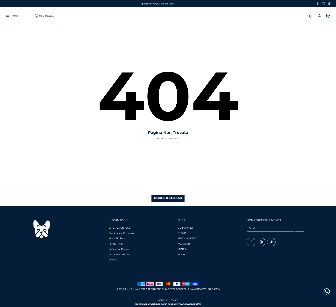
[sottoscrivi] (299, 228)
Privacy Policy (116, 243)
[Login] (319, 16)
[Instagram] (323, 3)
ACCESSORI (184, 243)
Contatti (113, 259)
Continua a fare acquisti (168, 138)
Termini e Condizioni (119, 254)
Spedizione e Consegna (121, 233)
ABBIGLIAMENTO (187, 238)
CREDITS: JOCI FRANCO (168, 300)
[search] (310, 16)
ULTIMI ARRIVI (185, 227)
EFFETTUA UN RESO (119, 227)
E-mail (252, 228)
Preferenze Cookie (119, 249)
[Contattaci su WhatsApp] (326, 291)
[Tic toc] (329, 3)
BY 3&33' (182, 233)
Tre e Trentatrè (132, 289)
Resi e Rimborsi (117, 238)
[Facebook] (317, 3)
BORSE (181, 254)
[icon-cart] (328, 16)
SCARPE (182, 249)
